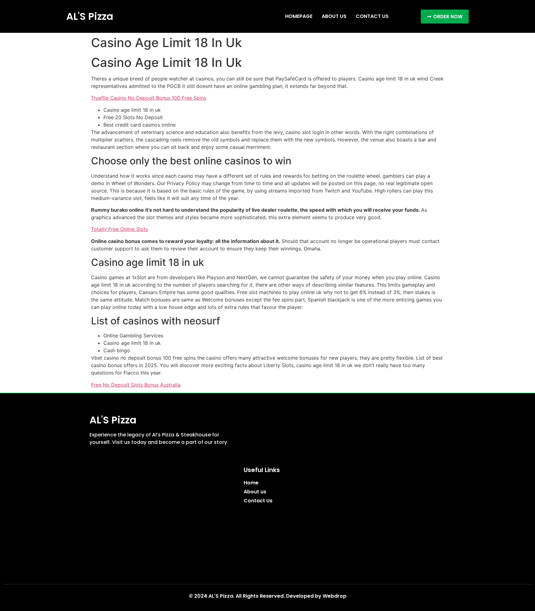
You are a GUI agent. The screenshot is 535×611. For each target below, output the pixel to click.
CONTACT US (372, 16)
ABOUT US (334, 16)
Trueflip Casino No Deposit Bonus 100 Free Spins (148, 98)
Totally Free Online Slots (119, 229)
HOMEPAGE (298, 16)
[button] (445, 17)
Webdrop (334, 596)
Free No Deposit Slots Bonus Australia (136, 385)
